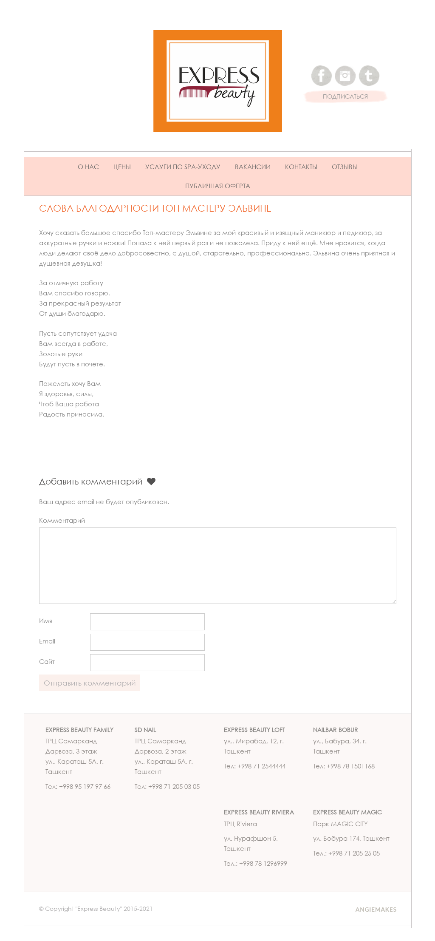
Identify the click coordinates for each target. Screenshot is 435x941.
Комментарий (62, 520)
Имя (45, 620)
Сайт (47, 661)
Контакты (301, 166)
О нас (88, 166)
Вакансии (253, 166)
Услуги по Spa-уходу (182, 166)
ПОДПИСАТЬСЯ (345, 96)
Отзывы (345, 166)
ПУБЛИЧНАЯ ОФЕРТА (217, 185)
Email (47, 641)
